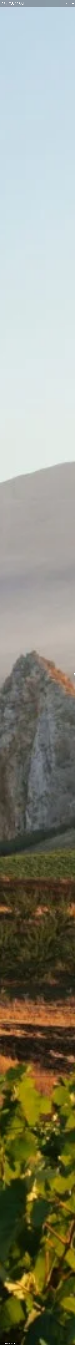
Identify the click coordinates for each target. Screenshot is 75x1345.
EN (70, 3)
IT (67, 3)
